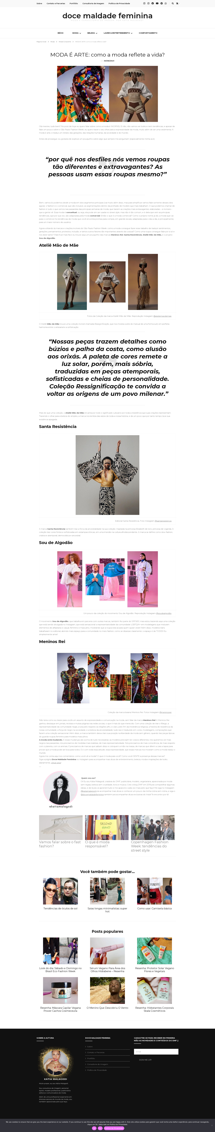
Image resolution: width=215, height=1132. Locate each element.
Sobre (39, 3)
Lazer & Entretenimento (117, 33)
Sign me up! (145, 1060)
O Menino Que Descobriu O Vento (107, 1007)
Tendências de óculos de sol (60, 908)
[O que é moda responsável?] (107, 827)
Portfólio (74, 3)
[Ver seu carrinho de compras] (177, 4)
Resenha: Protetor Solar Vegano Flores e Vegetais (154, 970)
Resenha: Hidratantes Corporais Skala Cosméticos (154, 1009)
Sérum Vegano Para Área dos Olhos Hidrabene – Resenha (107, 970)
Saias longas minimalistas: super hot (107, 910)
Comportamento (148, 33)
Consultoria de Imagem (93, 3)
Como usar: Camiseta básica (154, 908)
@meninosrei (165, 712)
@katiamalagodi (88, 791)
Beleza (91, 33)
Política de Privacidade (119, 3)
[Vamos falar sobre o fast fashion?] (61, 827)
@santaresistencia (163, 521)
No (100, 1128)
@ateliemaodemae (162, 316)
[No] (212, 1125)
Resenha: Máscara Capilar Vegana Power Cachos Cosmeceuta (60, 1009)
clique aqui (56, 763)
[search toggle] (173, 3)
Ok (94, 1128)
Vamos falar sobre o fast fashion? (60, 844)
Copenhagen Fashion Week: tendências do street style (149, 846)
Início (60, 33)
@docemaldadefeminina (92, 794)
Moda (75, 33)
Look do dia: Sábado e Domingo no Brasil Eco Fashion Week (60, 970)
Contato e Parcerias (56, 3)
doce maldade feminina (107, 15)
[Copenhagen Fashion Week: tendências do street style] (153, 827)
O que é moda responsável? (97, 844)
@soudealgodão (163, 613)
